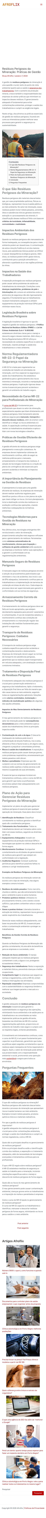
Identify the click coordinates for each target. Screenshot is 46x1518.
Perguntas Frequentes (18, 182)
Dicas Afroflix (7, 76)
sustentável (11, 1058)
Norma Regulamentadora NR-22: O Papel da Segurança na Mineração (23, 171)
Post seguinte (23, 1228)
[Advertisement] (23, 33)
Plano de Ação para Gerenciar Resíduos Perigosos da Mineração (23, 176)
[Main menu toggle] (41, 4)
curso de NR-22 (10, 405)
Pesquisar (6, 1489)
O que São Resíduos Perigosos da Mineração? (22, 166)
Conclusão (14, 180)
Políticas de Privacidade (34, 1508)
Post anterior (23, 1223)
